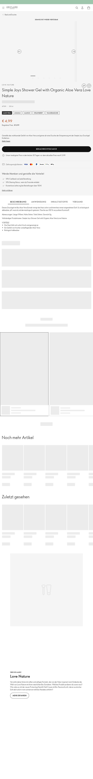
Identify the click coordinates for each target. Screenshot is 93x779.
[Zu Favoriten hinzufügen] (89, 86)
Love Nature (8, 85)
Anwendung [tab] (38, 201)
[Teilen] (84, 86)
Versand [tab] (78, 201)
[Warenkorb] (88, 7)
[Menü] (3, 7)
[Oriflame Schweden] (12, 7)
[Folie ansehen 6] (60, 78)
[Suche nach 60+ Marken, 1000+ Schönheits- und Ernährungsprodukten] (77, 8)
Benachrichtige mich (46, 149)
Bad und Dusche (10, 14)
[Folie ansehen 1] (33, 78)
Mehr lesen (6, 141)
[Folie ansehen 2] (38, 78)
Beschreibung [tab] (18, 201)
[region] (46, 51)
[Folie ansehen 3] (43, 78)
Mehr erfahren (7, 190)
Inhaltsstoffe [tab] (59, 201)
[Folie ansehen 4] (49, 78)
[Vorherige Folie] (19, 51)
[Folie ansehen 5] (54, 78)
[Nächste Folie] (74, 51)
